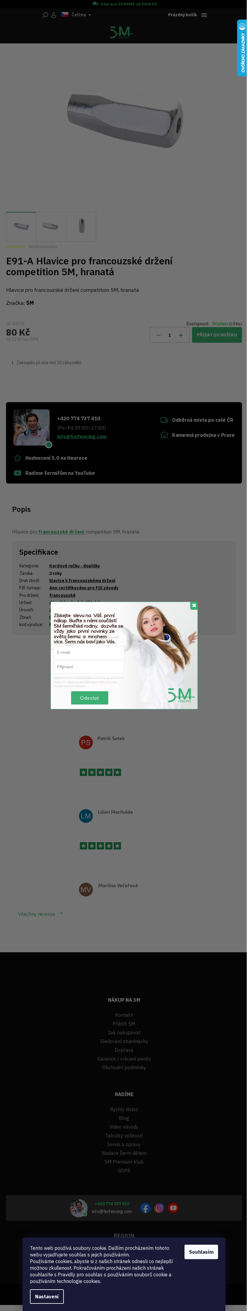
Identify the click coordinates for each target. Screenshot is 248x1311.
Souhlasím (201, 1252)
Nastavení (47, 1297)
